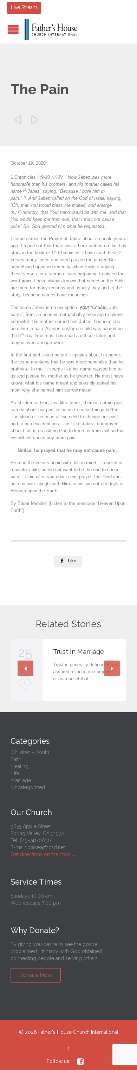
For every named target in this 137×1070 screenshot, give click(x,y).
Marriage (21, 780)
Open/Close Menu (13, 29)
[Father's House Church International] (51, 29)
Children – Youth (30, 752)
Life (15, 773)
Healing (19, 766)
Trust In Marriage (78, 651)
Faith (16, 759)
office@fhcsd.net (46, 847)
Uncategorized (28, 787)
